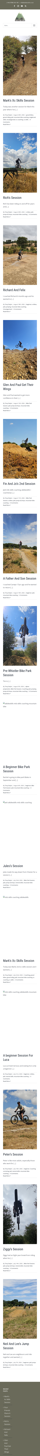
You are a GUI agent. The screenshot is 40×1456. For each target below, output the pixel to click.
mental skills (19, 883)
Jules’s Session (13, 866)
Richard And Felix (14, 290)
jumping (8, 307)
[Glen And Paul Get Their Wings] (20, 350)
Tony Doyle (8, 115)
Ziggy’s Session (13, 1249)
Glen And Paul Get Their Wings (7, 1446)
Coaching (25, 689)
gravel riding (7, 117)
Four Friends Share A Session (7, 1411)
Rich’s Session (12, 198)
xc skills (26, 120)
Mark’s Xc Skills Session (18, 100)
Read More (6, 124)
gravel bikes (29, 115)
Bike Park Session (16, 689)
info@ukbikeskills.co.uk (26, 2)
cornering (6, 1171)
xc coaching (19, 120)
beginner (29, 304)
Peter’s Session (13, 1154)
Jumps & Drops (7, 214)
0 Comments (33, 214)
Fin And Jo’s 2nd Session (19, 484)
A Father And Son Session (19, 578)
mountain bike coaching (21, 117)
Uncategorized (11, 120)
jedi (12, 117)
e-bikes (28, 212)
